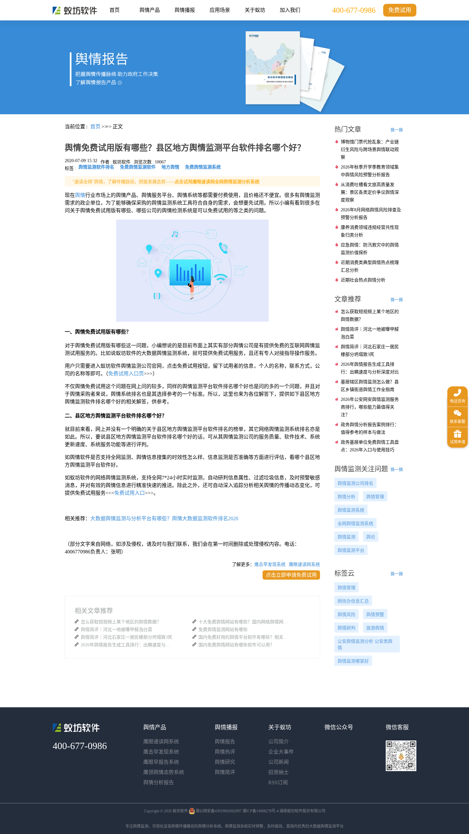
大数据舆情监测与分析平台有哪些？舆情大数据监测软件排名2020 (164, 518)
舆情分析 (346, 496)
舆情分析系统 (209, 826)
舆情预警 (375, 614)
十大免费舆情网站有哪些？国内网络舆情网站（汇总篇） (244, 622)
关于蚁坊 (255, 10)
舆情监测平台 (351, 550)
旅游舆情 (375, 628)
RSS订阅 (278, 782)
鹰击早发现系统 (270, 564)
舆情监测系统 (351, 510)
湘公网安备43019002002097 (219, 811)
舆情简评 (225, 772)
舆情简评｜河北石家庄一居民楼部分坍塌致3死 (126, 637)
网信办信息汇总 (353, 601)
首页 (114, 10)
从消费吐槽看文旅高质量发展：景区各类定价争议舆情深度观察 (370, 192)
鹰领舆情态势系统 (163, 772)
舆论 (370, 537)
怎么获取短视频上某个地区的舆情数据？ (121, 622)
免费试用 (399, 10)
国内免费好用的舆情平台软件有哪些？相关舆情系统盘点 (244, 637)
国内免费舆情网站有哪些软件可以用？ (236, 644)
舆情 (80, 195)
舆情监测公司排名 (355, 483)
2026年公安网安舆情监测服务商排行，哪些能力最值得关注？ (370, 407)
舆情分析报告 (158, 782)
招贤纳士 (278, 772)
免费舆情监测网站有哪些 (223, 629)
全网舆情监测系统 (355, 523)
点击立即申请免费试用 (291, 575)
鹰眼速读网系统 (304, 564)
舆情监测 (346, 537)
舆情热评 (225, 752)
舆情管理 (375, 496)
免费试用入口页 (126, 373)
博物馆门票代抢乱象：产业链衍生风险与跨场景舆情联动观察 (370, 149)
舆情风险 (346, 614)
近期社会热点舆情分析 (363, 280)
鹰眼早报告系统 (161, 762)
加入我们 (290, 10)
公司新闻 (278, 762)
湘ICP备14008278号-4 (260, 811)
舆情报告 (225, 741)
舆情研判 (346, 628)
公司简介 (278, 741)
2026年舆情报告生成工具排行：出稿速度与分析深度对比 (127, 644)
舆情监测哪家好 (353, 661)
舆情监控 (75, 10)
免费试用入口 (129, 493)
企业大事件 (281, 752)
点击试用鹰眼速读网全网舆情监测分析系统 (217, 181)
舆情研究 (225, 762)
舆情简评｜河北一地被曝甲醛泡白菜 (116, 629)
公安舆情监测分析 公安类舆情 (365, 644)
